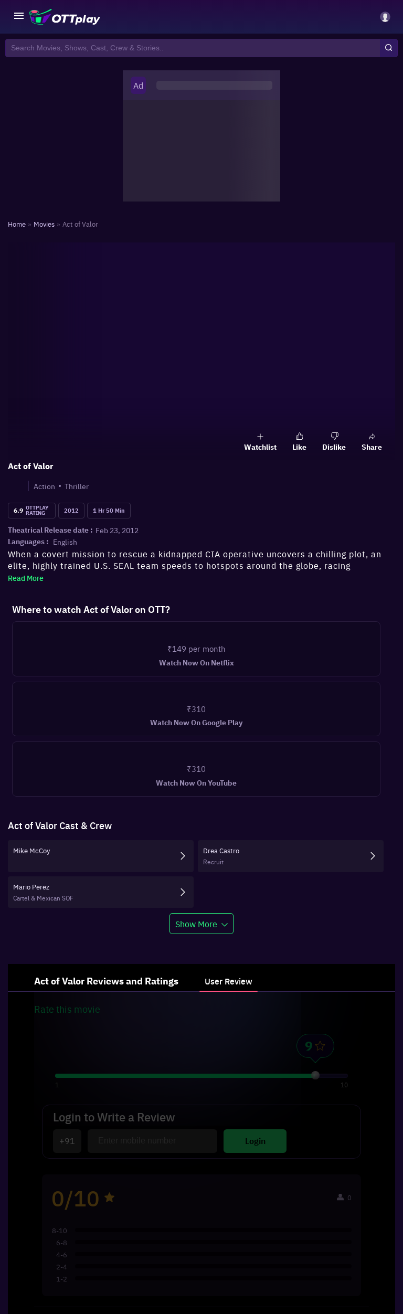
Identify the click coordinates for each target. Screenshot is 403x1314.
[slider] (315, 1102)
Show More (196, 951)
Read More (26, 578)
